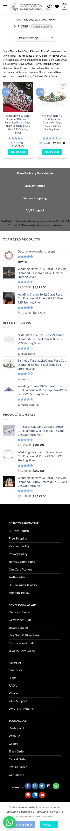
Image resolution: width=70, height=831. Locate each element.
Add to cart (17, 152)
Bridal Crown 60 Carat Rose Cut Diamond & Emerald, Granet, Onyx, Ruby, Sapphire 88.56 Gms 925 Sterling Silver (18, 124)
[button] (5, 6)
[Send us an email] (49, 786)
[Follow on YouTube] (42, 795)
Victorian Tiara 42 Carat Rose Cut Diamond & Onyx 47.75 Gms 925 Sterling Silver (52, 122)
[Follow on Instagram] (35, 786)
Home (18, 19)
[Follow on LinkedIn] (35, 795)
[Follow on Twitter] (42, 786)
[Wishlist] (57, 7)
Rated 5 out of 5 (42, 26)
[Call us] (56, 786)
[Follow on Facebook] (27, 786)
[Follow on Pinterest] (28, 795)
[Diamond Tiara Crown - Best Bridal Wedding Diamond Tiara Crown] (26, 7)
